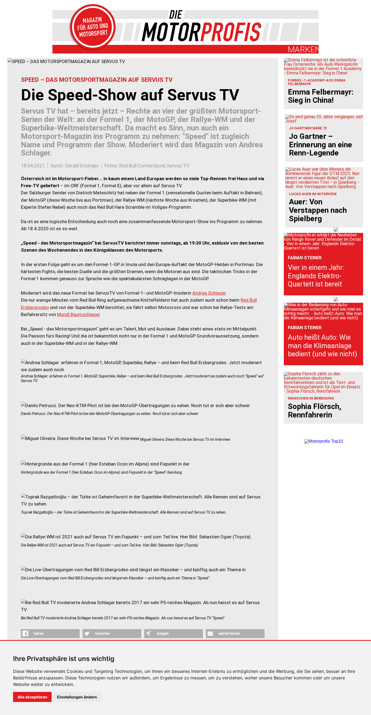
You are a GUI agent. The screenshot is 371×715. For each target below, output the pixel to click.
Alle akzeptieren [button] (32, 697)
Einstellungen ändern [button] (77, 697)
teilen (38, 633)
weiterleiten (229, 633)
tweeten (102, 633)
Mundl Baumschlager (78, 314)
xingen (163, 633)
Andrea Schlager (209, 293)
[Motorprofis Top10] (323, 441)
